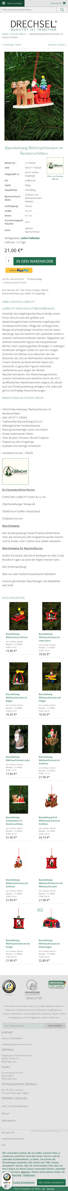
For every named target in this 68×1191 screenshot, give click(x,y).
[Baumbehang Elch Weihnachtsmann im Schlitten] (51, 799)
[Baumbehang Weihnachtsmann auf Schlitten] (19, 862)
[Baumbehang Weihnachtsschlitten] (19, 616)
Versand (50, 1188)
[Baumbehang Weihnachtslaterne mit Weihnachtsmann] (51, 862)
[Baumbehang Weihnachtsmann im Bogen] (19, 676)
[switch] (7, 1186)
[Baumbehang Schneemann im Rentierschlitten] (19, 799)
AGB (3, 1145)
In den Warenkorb (34, 261)
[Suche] (62, 10)
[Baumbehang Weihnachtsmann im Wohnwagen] (51, 922)
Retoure (5, 1113)
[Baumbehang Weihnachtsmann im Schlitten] (51, 739)
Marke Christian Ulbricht (14, 33)
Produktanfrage (34, 279)
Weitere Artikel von (22, 398)
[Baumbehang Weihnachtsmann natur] (19, 739)
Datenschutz (14, 1175)
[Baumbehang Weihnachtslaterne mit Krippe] (19, 922)
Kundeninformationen (13, 1139)
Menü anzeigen (14, 3)
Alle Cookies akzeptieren (51, 1182)
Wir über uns (8, 1132)
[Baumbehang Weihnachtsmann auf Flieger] (51, 676)
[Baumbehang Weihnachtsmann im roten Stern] (51, 616)
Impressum (29, 1175)
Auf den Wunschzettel (13, 279)
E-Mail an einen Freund (14, 282)
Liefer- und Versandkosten (15, 1106)
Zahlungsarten (9, 1120)
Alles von (55, 177)
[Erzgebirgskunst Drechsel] (34, 25)
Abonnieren (55, 1025)
